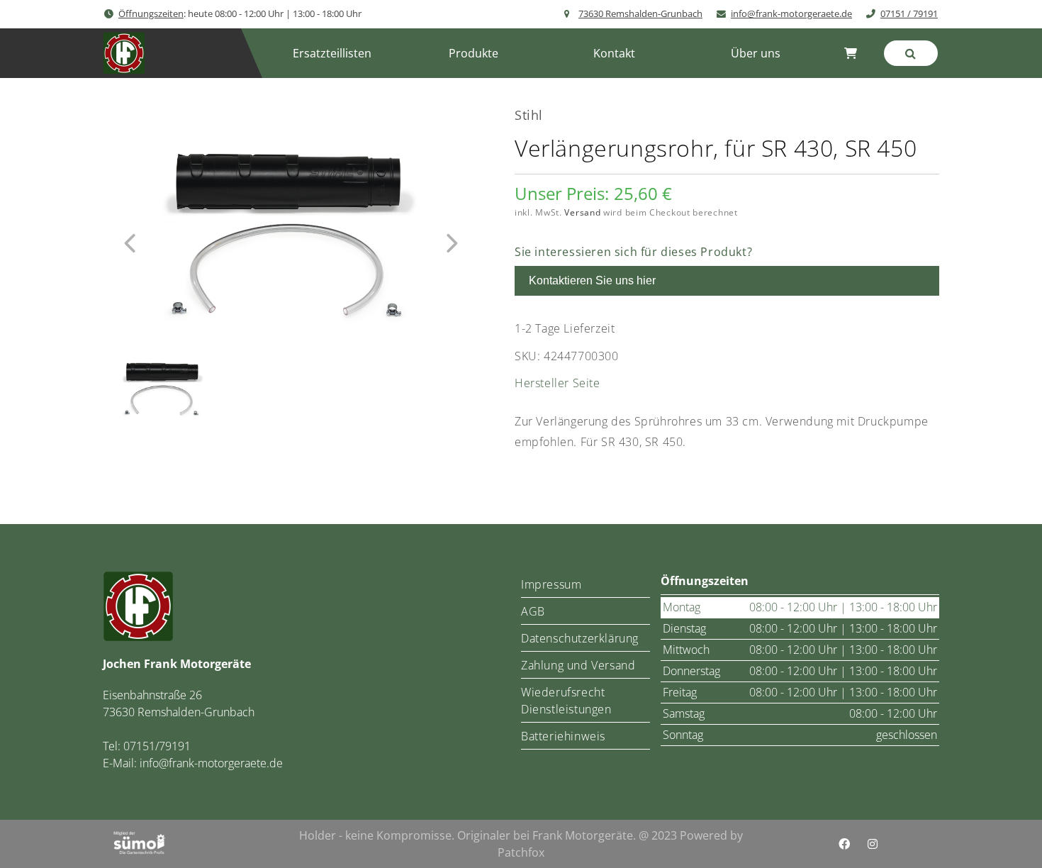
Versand (582, 212)
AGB (533, 611)
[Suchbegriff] (911, 53)
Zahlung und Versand (578, 665)
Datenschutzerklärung (580, 638)
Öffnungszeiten (151, 13)
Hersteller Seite (557, 383)
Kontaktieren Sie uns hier (592, 280)
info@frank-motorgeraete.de (791, 13)
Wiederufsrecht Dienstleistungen (566, 700)
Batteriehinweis (563, 736)
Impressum (551, 584)
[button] (473, 53)
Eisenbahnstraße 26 (152, 695)
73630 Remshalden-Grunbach (640, 13)
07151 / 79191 (909, 13)
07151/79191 (157, 746)
